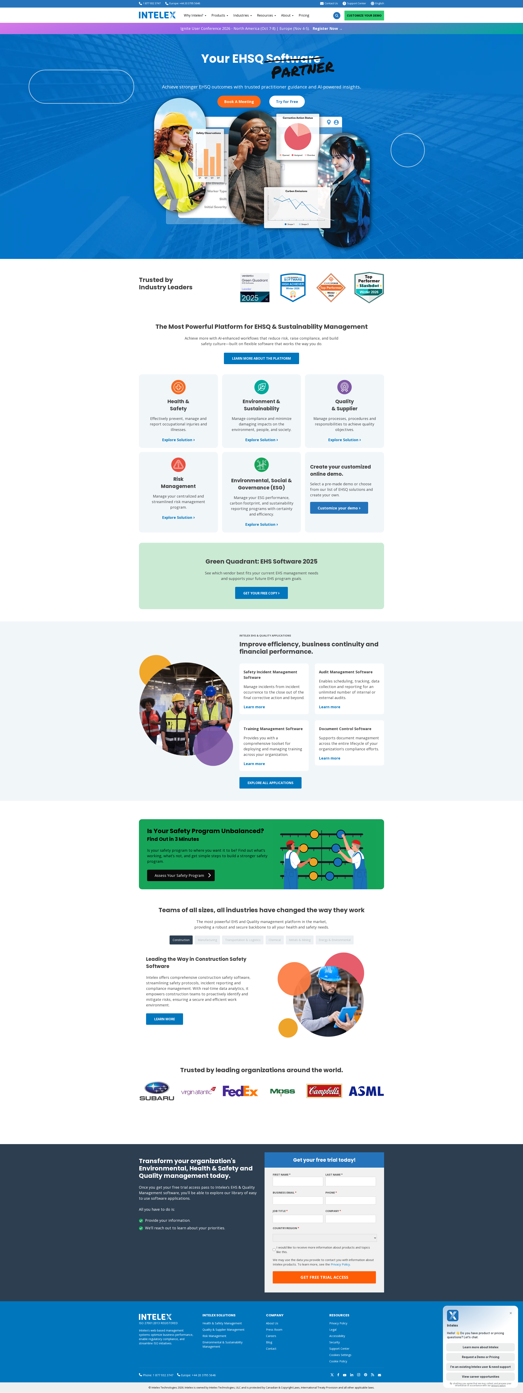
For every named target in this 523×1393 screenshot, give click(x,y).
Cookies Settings (340, 1355)
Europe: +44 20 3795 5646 (184, 3)
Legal (332, 1329)
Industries (241, 15)
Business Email (284, 1192)
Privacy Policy (340, 1264)
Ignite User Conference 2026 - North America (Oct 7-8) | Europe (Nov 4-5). (261, 28)
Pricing (304, 15)
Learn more (254, 706)
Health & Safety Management (222, 1323)
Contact (271, 1348)
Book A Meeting (239, 101)
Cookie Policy (338, 1361)
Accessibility (337, 1336)
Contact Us (331, 3)
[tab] (181, 939)
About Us (272, 1323)
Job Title (280, 1211)
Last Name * (334, 1174)
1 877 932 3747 (152, 3)
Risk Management (214, 1336)
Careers (271, 1336)
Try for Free (287, 101)
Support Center (356, 3)
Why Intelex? (193, 15)
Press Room (274, 1329)
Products (218, 15)
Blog (269, 1342)
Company (333, 1211)
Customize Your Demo (364, 15)
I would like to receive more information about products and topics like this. (323, 1249)
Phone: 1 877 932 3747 (157, 1375)
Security (334, 1342)
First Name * (282, 1174)
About (286, 15)
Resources (265, 15)
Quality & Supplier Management (223, 1329)
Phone (331, 1192)
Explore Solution (178, 439)
